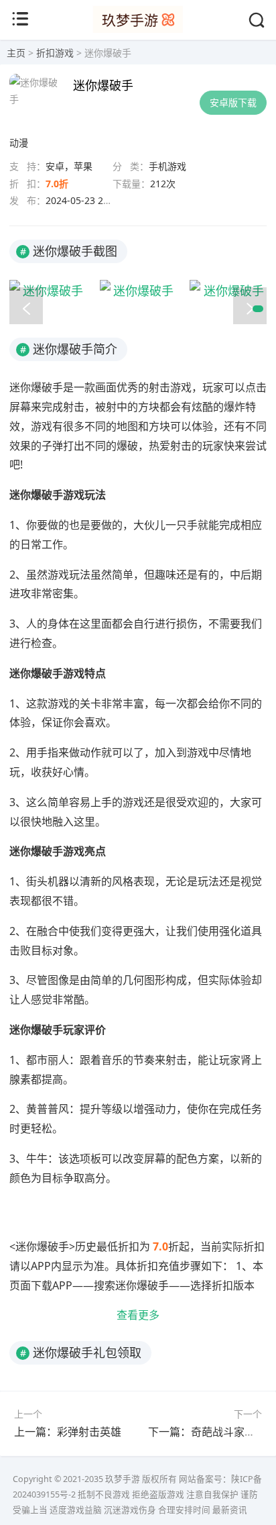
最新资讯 (229, 1510)
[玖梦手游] (138, 29)
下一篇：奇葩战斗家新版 (207, 1431)
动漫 (18, 142)
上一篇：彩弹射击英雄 (67, 1431)
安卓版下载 (233, 102)
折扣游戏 (55, 52)
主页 (16, 52)
